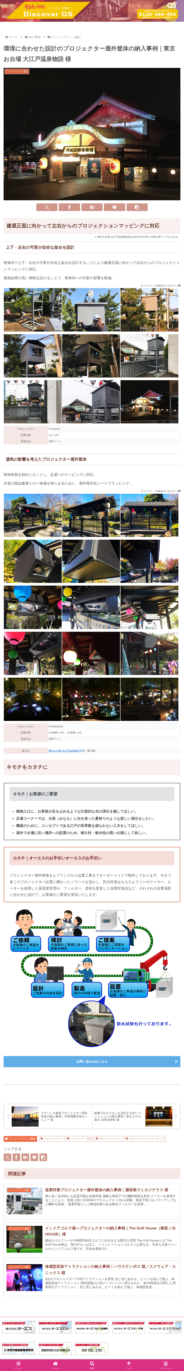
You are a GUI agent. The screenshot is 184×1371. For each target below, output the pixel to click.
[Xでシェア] (47, 207)
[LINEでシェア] (114, 207)
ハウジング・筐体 (81, 1138)
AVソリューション (111, 1138)
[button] (137, 207)
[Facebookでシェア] (69, 207)
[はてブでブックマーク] (92, 207)
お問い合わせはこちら (92, 1061)
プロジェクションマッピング (146, 1138)
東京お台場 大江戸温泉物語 (64, 750)
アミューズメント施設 (22, 1138)
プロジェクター (53, 1138)
